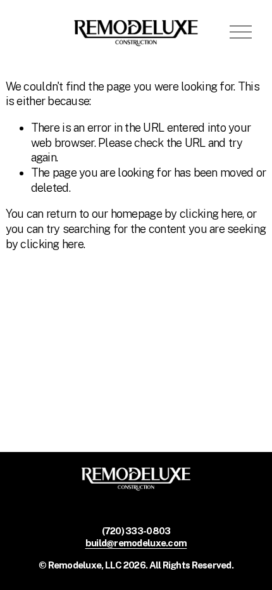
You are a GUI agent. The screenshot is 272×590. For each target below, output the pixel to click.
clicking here (211, 213)
